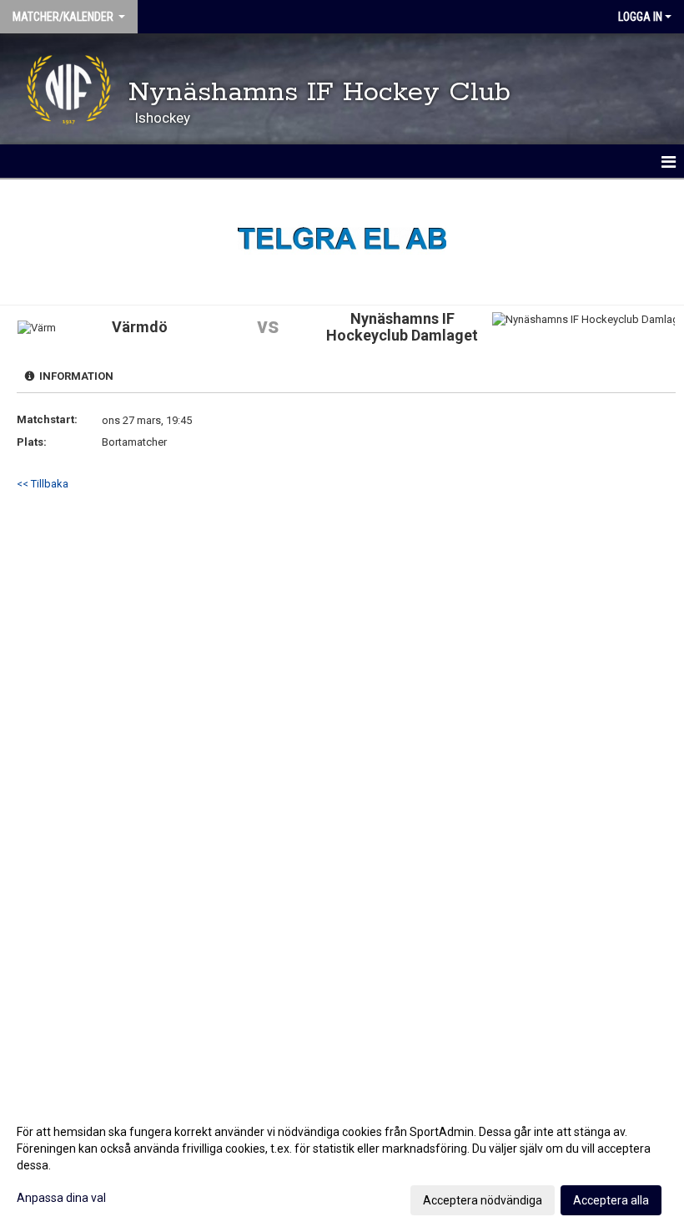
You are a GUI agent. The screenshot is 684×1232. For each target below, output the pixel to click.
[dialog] (342, 1165)
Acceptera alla (611, 1200)
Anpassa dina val (61, 1197)
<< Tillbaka (42, 483)
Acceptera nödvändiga (482, 1200)
